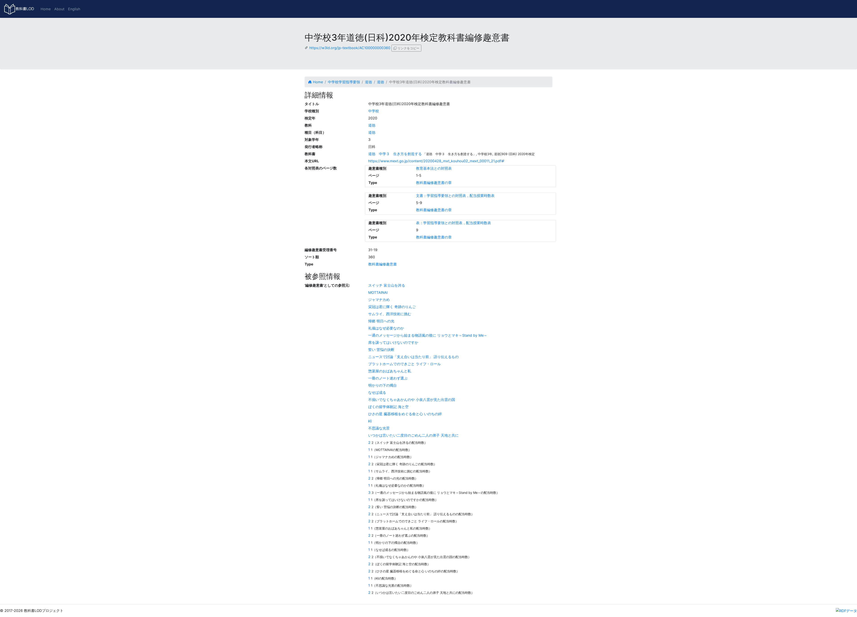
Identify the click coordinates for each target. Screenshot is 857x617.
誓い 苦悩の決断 (381, 349)
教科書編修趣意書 (382, 264)
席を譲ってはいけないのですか (393, 342)
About (59, 9)
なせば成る (377, 392)
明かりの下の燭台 (382, 385)
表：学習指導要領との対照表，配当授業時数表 (453, 223)
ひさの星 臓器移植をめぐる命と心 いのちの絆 (405, 414)
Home (46, 9)
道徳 (368, 82)
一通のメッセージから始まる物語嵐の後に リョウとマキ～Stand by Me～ (427, 335)
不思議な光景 (379, 428)
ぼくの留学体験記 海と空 (388, 406)
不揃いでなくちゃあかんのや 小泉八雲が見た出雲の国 (411, 399)
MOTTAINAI (378, 292)
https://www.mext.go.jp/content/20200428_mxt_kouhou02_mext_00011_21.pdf (434, 161)
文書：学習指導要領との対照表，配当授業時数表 (455, 195)
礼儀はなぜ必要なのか (386, 328)
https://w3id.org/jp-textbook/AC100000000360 (349, 48)
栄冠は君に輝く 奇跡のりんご (392, 306)
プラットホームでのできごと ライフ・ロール (404, 364)
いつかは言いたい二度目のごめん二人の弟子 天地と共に (413, 435)
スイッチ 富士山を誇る (386, 285)
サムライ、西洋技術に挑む (389, 314)
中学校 (373, 111)
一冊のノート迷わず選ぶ (388, 378)
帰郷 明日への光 (381, 321)
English (74, 9)
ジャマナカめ (379, 299)
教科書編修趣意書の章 (434, 182)
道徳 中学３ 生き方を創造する (395, 154)
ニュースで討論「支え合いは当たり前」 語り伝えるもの (413, 356)
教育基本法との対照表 (434, 168)
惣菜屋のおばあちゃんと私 (389, 371)
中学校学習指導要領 (344, 82)
